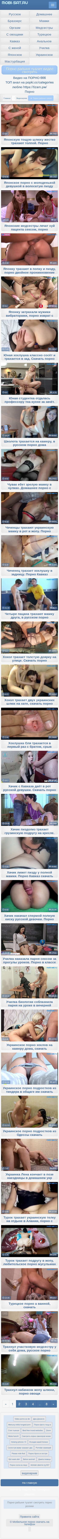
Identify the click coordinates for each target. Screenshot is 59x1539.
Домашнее (44, 14)
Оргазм (14, 27)
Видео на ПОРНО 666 (29, 77)
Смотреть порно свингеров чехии (36, 1436)
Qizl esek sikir (14, 1459)
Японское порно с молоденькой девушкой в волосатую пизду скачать (29, 186)
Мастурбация (15, 61)
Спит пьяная (13, 1430)
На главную (29, 1483)
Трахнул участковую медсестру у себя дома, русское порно (29, 1348)
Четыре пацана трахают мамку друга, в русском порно (29, 615)
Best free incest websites (33, 1430)
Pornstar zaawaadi (43, 1447)
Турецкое (44, 34)
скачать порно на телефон (29, 1489)
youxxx (29, 1494)
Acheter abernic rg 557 (40, 1465)
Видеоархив (21, 98)
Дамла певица (44, 1459)
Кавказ (15, 41)
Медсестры (44, 27)
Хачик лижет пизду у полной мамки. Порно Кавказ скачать (29, 874)
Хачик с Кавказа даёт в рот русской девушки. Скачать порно (29, 788)
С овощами (14, 34)
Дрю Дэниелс (38, 1418)
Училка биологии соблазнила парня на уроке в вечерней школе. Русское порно (29, 1005)
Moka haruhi (13, 1436)
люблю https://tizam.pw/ (29, 87)
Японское (15, 54)
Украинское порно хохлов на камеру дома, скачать (29, 1046)
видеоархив (29, 1473)
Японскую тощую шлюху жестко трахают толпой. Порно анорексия (29, 143)
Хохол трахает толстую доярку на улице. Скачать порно (29, 658)
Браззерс (15, 20)
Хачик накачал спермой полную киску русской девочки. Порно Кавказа (29, 919)
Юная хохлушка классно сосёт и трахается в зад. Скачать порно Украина (29, 359)
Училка (44, 47)
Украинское (44, 54)
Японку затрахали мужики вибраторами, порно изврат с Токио (29, 315)
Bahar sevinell (29, 1459)
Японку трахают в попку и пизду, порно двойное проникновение (29, 270)
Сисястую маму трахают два (20, 1447)
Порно (29, 91)
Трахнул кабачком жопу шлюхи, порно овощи (29, 1391)
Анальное (44, 41)
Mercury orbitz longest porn (19, 1424)
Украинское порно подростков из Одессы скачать (29, 1132)
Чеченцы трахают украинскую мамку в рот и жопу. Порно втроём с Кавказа (29, 531)
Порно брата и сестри (37, 1453)
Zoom (48, 1430)
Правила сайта (29, 1516)
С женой (14, 47)
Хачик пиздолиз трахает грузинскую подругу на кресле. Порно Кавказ (29, 833)
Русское (15, 14)
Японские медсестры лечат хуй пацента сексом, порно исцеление (29, 229)
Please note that (18, 1453)
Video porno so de (22, 1418)
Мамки (44, 20)
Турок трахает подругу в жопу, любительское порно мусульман (29, 1262)
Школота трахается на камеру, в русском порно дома (29, 443)
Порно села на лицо (18, 1465)
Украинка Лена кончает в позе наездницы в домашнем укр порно (30, 1178)
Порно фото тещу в (42, 1424)
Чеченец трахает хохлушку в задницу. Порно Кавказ (29, 572)
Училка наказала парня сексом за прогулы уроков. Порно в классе (29, 960)
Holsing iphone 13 (18, 1442)
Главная (7, 98)
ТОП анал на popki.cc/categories (29, 82)
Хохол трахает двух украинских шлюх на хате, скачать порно (29, 701)
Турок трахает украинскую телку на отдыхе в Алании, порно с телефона (29, 1221)
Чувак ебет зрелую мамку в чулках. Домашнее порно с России (29, 488)
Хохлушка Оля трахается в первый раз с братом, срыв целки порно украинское (29, 747)
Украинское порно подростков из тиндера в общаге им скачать (29, 1089)
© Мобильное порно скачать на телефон (29, 1523)
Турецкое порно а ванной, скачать (29, 1305)
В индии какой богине (38, 1442)
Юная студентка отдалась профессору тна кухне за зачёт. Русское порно (30, 402)
